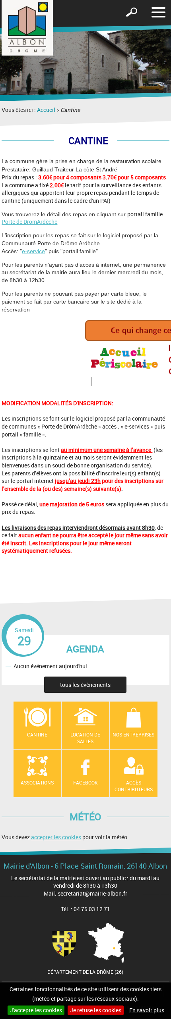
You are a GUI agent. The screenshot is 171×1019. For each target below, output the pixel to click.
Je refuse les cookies (95, 1010)
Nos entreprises (133, 734)
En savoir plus (146, 1010)
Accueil (46, 109)
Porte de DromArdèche (29, 221)
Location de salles (85, 737)
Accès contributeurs (134, 785)
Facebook (85, 782)
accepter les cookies (56, 837)
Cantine (37, 734)
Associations (37, 782)
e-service (33, 251)
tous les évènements (85, 684)
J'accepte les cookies (36, 1010)
